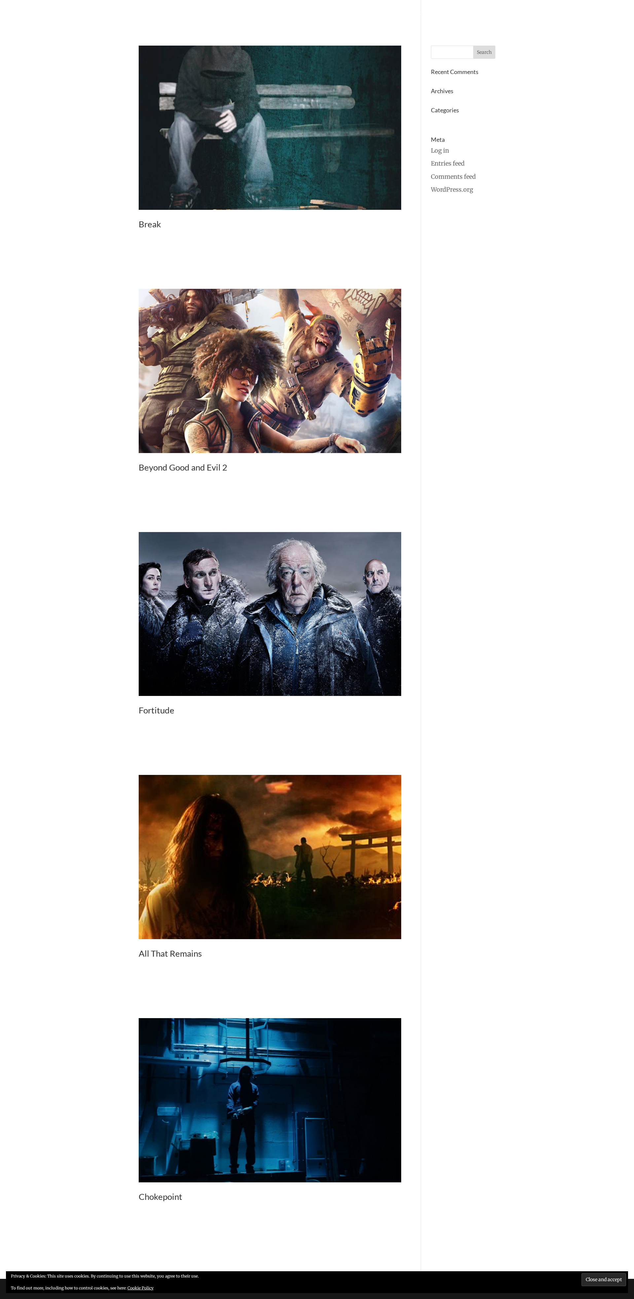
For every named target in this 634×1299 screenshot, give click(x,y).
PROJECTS (325, 13)
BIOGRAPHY (390, 13)
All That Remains (170, 953)
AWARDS (456, 13)
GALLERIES (357, 13)
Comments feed (453, 176)
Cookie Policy (140, 1287)
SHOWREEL (425, 13)
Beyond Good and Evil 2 (183, 467)
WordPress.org (452, 189)
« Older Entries (160, 1266)
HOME (299, 13)
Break (150, 224)
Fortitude (156, 710)
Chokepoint (160, 1196)
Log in (440, 150)
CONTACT (484, 13)
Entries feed (448, 163)
